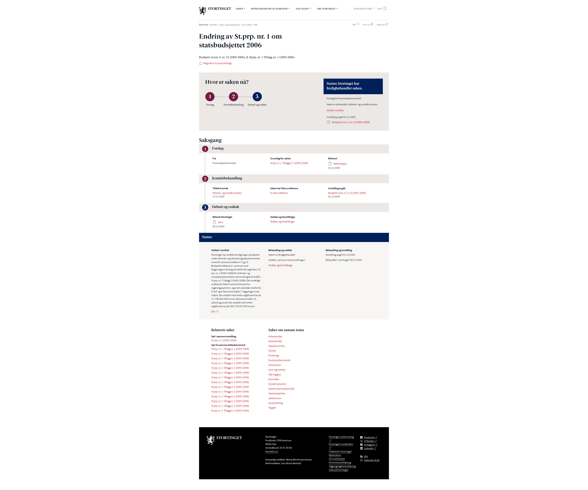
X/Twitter (369, 441)
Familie (272, 350)
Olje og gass (274, 374)
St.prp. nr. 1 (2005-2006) (223, 340)
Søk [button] (380, 8)
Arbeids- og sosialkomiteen (227, 193)
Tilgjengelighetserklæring (342, 466)
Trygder (272, 407)
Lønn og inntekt (276, 369)
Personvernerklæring (340, 462)
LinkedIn (368, 448)
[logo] (215, 11)
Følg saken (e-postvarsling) (217, 63)
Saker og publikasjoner (229, 25)
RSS (366, 456)
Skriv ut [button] (366, 24)
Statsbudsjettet (276, 393)
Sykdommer (274, 398)
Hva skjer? (302, 8)
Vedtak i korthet (335, 110)
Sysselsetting (275, 403)
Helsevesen (274, 365)
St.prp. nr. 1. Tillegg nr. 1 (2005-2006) (289, 163)
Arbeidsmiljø (275, 336)
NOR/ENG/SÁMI (363, 8)
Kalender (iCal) (371, 460)
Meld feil (381, 24)
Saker (239, 8)
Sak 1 (220, 222)
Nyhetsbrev (335, 455)
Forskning (273, 355)
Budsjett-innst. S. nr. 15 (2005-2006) (347, 193)
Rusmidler (273, 379)
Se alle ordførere (279, 193)
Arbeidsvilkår (275, 341)
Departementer (276, 346)
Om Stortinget (326, 8)
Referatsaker (340, 163)
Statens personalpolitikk (281, 388)
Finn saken (247, 25)
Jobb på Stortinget (338, 469)
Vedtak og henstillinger (282, 221)
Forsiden (213, 25)
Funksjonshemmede (279, 360)
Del (354, 24)
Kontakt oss (271, 451)
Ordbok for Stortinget (340, 451)
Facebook (369, 437)
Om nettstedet (337, 458)
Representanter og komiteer (269, 8)
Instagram (369, 444)
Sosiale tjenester (277, 384)
